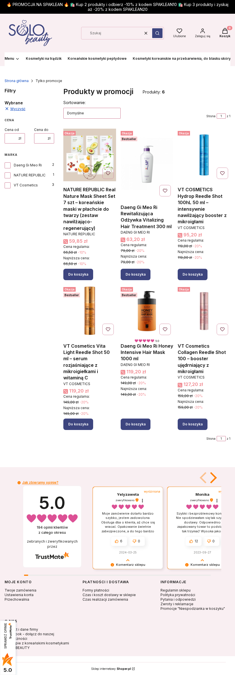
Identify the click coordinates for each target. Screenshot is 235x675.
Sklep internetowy (111, 668)
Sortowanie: (74, 102)
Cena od (12, 130)
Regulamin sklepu (175, 590)
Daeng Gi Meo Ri (28, 165)
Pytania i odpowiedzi (178, 599)
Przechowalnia (17, 599)
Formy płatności (96, 590)
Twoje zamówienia (20, 590)
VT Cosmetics (26, 185)
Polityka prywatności (177, 595)
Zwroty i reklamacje (176, 604)
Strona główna (17, 81)
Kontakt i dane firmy (21, 629)
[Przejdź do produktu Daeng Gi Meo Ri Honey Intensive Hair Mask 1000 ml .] (147, 311)
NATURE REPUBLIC (30, 175)
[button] (157, 33)
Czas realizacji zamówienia (105, 599)
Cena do (41, 130)
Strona (211, 116)
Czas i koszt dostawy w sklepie (109, 595)
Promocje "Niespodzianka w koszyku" (192, 608)
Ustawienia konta (19, 595)
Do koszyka (78, 274)
